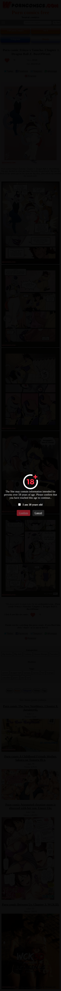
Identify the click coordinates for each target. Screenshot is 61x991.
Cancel (38, 512)
